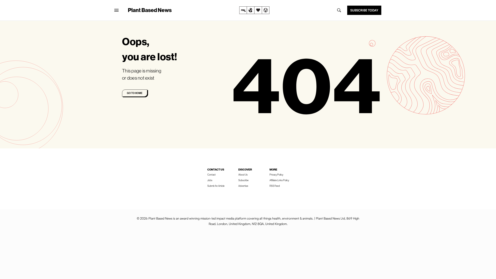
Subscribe (243, 180)
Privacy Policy (276, 174)
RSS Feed (275, 185)
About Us (243, 174)
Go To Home (134, 93)
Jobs (209, 180)
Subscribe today (364, 10)
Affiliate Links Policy (279, 180)
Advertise (243, 185)
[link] (254, 10)
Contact (211, 174)
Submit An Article (216, 185)
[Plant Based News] (116, 10)
